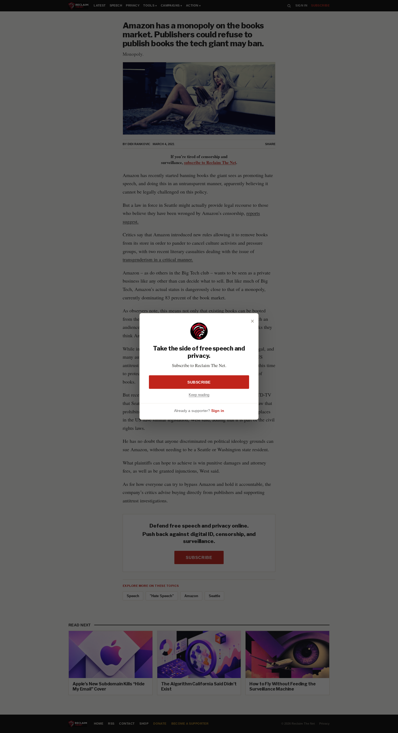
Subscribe (199, 382)
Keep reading (199, 395)
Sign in (217, 410)
